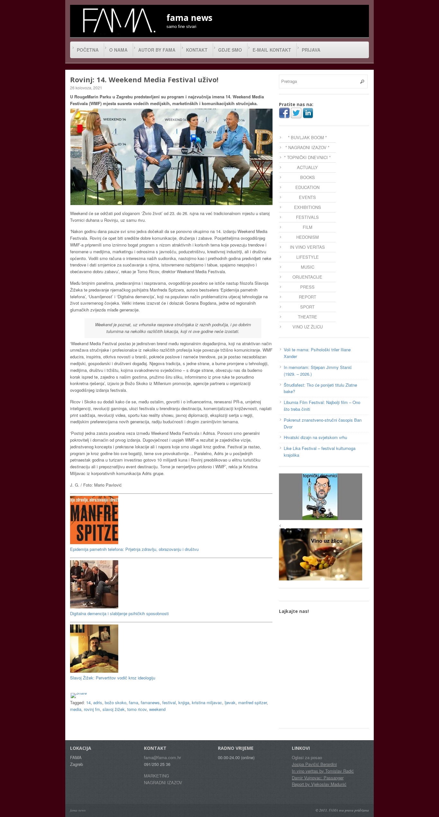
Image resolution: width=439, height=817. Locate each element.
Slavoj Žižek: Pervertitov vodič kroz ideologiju (112, 678)
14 (88, 702)
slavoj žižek (114, 709)
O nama (118, 50)
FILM (307, 227)
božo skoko (115, 702)
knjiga (183, 702)
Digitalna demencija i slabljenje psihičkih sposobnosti (119, 613)
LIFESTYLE (307, 257)
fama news (77, 810)
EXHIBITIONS (307, 207)
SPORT (307, 307)
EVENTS (307, 197)
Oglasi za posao (307, 757)
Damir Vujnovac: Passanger (318, 778)
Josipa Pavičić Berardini (314, 764)
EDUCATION (307, 187)
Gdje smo (230, 50)
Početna (88, 50)
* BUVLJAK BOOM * (307, 137)
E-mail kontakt (272, 50)
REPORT (307, 297)
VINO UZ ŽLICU (307, 327)
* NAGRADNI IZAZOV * (307, 147)
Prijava (311, 50)
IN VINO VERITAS (307, 247)
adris (97, 702)
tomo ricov (137, 709)
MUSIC (307, 267)
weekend (157, 709)
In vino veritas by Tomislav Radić (323, 771)
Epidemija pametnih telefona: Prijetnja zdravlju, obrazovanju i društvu (134, 549)
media (75, 709)
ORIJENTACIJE (307, 277)
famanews (150, 702)
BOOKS (307, 177)
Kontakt (197, 50)
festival (169, 702)
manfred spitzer (252, 702)
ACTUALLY (307, 167)
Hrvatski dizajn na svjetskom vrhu (315, 437)
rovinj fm (92, 709)
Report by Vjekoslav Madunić (319, 784)
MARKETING (156, 776)
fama (133, 702)
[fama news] (118, 20)
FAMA (333, 810)
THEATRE (307, 317)
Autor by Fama (156, 50)
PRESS (307, 287)
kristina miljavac (207, 702)
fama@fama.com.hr (162, 757)
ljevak (230, 702)
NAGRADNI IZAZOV (163, 782)
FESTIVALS (307, 217)
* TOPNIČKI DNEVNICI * (307, 157)
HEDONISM (307, 237)
